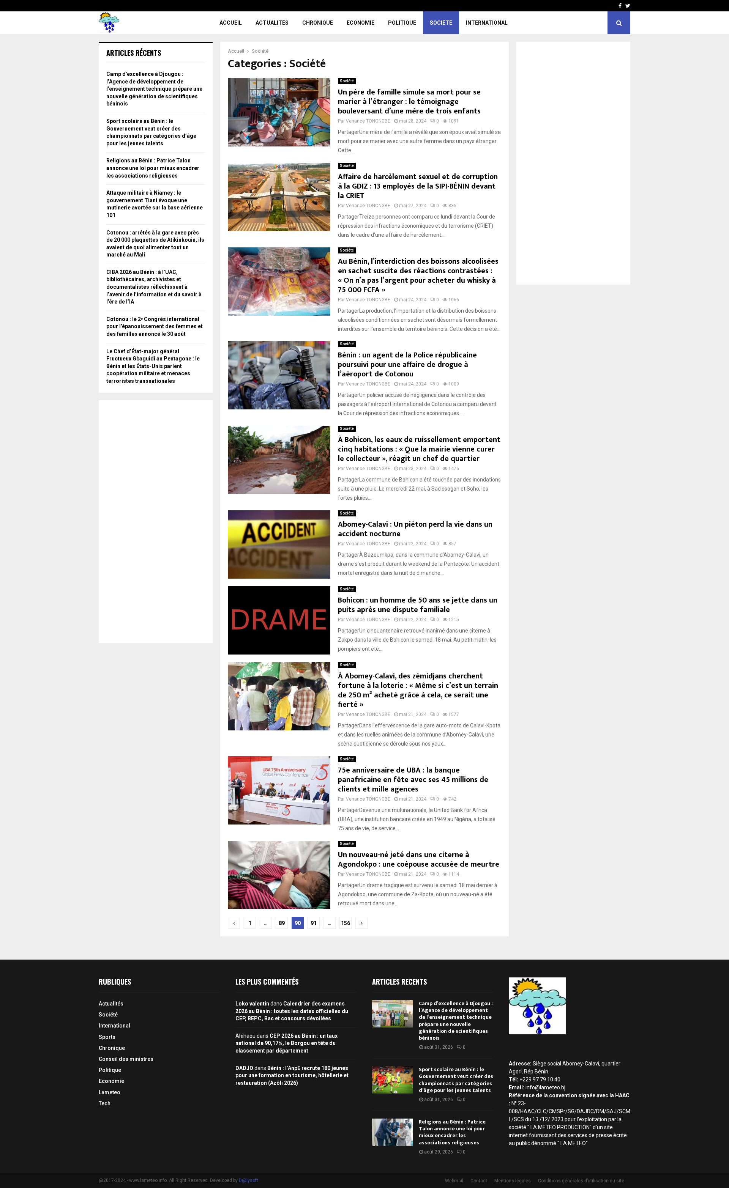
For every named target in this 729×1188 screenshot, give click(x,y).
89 (282, 923)
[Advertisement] (155, 522)
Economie (360, 23)
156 (345, 923)
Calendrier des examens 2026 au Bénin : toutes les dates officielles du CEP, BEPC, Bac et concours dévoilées (291, 1011)
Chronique (317, 23)
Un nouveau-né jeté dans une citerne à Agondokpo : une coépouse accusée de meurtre (418, 859)
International (487, 23)
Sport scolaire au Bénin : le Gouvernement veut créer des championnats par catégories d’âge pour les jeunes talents (456, 1080)
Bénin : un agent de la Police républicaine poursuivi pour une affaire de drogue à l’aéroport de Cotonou (407, 365)
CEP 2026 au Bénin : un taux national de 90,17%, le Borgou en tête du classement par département (286, 1043)
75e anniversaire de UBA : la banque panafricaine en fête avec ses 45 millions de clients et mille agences (413, 780)
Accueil (230, 23)
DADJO (244, 1068)
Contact (478, 1180)
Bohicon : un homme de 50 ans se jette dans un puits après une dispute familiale (417, 605)
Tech (104, 1103)
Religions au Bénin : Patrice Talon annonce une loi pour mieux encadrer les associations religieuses (152, 167)
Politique (402, 23)
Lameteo (109, 1092)
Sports (107, 1037)
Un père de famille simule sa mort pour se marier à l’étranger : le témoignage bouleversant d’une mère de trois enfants (409, 102)
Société (441, 23)
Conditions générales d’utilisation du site (581, 1180)
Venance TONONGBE (368, 121)
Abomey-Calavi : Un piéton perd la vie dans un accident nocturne (415, 529)
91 (314, 923)
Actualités (272, 23)
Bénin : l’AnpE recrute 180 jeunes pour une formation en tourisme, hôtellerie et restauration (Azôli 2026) (292, 1075)
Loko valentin (252, 1004)
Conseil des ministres (126, 1059)
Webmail (454, 1180)
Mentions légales (512, 1180)
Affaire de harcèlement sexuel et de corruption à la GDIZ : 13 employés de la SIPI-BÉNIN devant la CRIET (418, 186)
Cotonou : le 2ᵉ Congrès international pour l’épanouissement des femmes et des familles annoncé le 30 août (154, 326)
